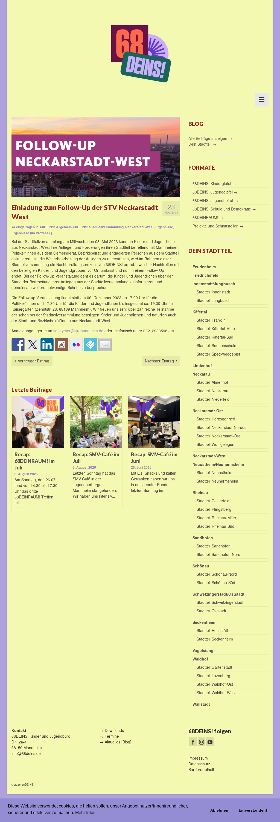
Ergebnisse (164, 226)
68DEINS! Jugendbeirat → (215, 200)
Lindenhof (202, 365)
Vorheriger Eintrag (33, 361)
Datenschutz (199, 763)
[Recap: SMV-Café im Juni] (154, 422)
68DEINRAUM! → (207, 217)
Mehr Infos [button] (85, 812)
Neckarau (201, 374)
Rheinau (200, 492)
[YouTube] (210, 741)
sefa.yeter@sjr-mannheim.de (78, 330)
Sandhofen (202, 537)
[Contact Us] (105, 344)
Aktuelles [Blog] (118, 742)
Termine (112, 736)
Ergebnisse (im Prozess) (30, 232)
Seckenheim (203, 622)
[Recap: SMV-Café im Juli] (96, 422)
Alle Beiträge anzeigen (208, 138)
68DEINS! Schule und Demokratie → (224, 209)
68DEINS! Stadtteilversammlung (98, 226)
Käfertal (199, 312)
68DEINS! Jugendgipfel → (215, 192)
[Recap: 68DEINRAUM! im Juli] (38, 422)
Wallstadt (201, 704)
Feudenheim (204, 266)
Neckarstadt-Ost (207, 410)
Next (175, 457)
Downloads (114, 730)
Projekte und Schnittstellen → (217, 226)
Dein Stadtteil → (202, 144)
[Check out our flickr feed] (76, 344)
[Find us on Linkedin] (47, 344)
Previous (16, 457)
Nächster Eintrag (159, 361)
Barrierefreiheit (201, 769)
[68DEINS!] (140, 52)
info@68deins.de (26, 753)
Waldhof (200, 659)
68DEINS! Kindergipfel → (214, 183)
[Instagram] (201, 741)
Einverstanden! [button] (253, 810)
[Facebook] (193, 741)
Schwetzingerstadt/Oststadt (218, 594)
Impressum (198, 758)
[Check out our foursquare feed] (90, 344)
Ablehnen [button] (219, 810)
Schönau (200, 566)
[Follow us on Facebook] (18, 344)
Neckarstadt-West (139, 226)
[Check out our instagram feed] (61, 344)
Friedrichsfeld (205, 275)
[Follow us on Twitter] (32, 344)
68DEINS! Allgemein (56, 226)
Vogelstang (203, 650)
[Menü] (262, 99)
